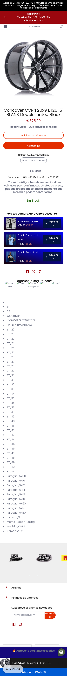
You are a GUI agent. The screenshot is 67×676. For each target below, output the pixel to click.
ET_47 (10, 453)
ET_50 (11, 467)
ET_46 (11, 449)
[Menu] (5, 26)
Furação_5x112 (16, 485)
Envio (31, 126)
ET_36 (10, 403)
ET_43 (10, 435)
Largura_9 (13, 517)
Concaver (13, 177)
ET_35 (10, 398)
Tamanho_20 (15, 531)
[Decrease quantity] (55, 663)
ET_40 (11, 421)
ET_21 (10, 334)
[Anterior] (29, 576)
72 (8, 311)
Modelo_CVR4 (16, 526)
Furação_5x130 (16, 513)
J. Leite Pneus (32, 26)
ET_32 (10, 384)
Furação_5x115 (16, 494)
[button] (61, 26)
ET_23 (10, 343)
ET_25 (10, 352)
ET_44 (11, 439)
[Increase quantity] (62, 663)
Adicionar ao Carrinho (33, 135)
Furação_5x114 (16, 490)
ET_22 (10, 339)
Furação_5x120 (16, 503)
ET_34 (10, 394)
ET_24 (10, 348)
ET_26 (10, 357)
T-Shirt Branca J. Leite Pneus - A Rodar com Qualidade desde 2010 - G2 (29, 235)
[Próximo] (37, 576)
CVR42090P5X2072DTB (21, 320)
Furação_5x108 (16, 476)
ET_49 (11, 462)
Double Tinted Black (19, 325)
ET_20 (10, 329)
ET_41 (10, 426)
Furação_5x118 (16, 499)
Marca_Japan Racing (21, 522)
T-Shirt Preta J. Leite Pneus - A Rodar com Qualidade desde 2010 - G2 (29, 252)
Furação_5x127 (16, 508)
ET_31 (10, 380)
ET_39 (10, 416)
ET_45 (11, 444)
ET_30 (10, 375)
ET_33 (10, 389)
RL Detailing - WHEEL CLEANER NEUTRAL (29, 221)
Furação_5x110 (16, 481)
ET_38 (10, 412)
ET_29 (10, 371)
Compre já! (33, 145)
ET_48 (11, 458)
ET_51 (10, 471)
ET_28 (10, 366)
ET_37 (10, 407)
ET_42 (10, 430)
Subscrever (50, 615)
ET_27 (10, 362)
